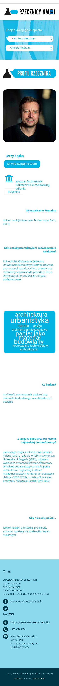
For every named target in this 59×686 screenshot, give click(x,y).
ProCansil (18, 678)
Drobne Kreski (38, 678)
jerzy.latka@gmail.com (22, 163)
